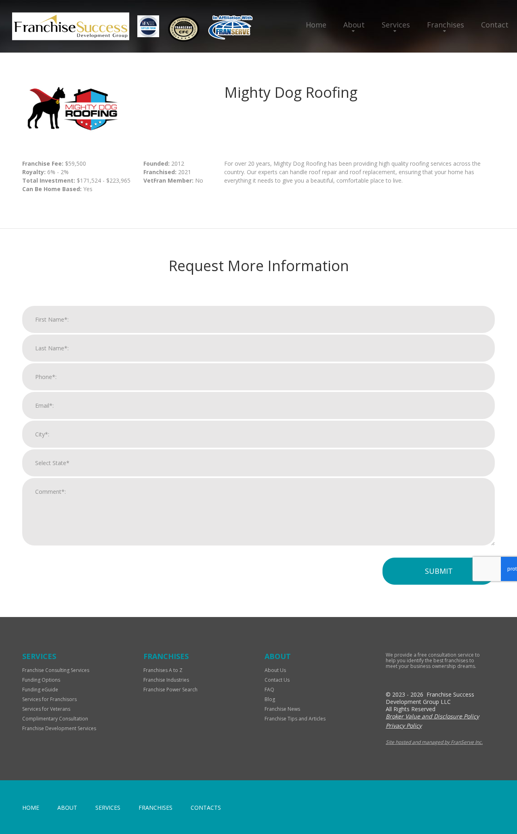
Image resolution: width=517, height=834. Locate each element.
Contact (495, 24)
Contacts (206, 807)
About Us (275, 670)
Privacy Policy (404, 725)
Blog (270, 699)
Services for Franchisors (49, 699)
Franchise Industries (166, 679)
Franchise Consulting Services (55, 670)
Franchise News (282, 709)
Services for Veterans (46, 709)
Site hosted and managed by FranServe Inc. (434, 742)
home (30, 807)
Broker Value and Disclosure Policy (432, 716)
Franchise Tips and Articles (295, 718)
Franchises (445, 24)
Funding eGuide (40, 689)
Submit (439, 571)
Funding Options (41, 679)
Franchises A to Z (163, 670)
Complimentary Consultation (55, 718)
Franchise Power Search (170, 689)
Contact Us (277, 679)
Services (396, 24)
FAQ (269, 689)
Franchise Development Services (59, 728)
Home (316, 24)
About (354, 24)
